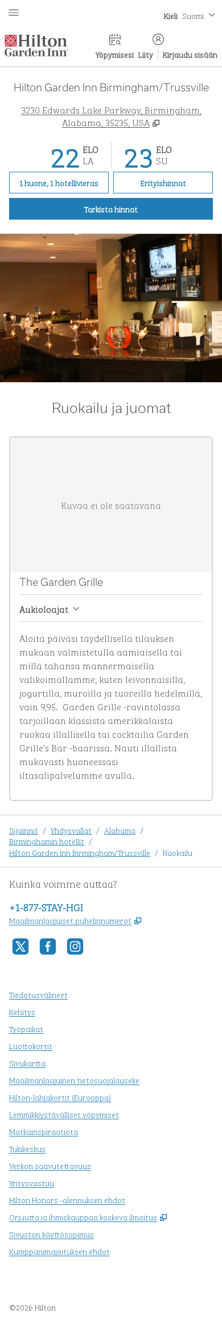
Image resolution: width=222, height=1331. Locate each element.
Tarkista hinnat (148, 208)
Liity (145, 53)
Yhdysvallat (71, 830)
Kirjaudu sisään (190, 53)
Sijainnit (23, 830)
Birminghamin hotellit (46, 841)
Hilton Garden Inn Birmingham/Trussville (79, 852)
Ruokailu (177, 852)
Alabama (119, 830)
